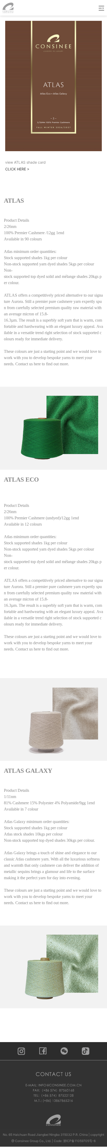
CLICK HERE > (17, 169)
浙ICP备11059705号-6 (79, 1141)
